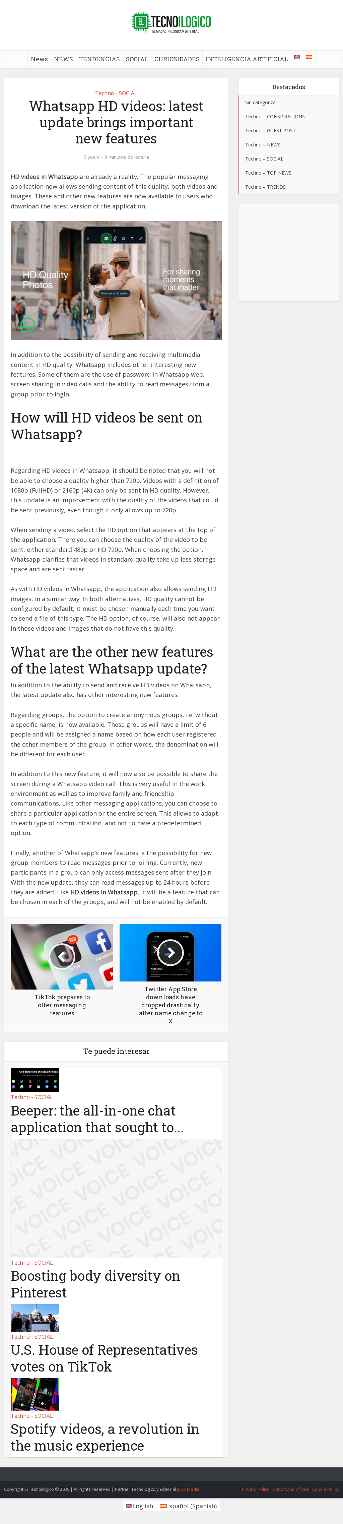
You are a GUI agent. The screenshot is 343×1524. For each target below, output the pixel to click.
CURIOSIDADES (177, 59)
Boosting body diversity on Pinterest (95, 1284)
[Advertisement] (288, 253)
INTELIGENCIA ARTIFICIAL (247, 59)
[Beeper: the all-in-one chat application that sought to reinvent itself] (35, 1079)
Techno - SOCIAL (116, 93)
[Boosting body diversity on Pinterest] (116, 1198)
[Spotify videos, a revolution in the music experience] (35, 1394)
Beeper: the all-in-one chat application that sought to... (97, 1118)
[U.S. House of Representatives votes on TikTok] (35, 1317)
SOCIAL (137, 59)
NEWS (63, 59)
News (39, 59)
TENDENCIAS (99, 59)
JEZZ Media (188, 1489)
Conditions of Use (291, 1489)
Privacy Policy (255, 1489)
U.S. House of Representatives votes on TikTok (104, 1358)
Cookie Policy (325, 1489)
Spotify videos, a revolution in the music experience (105, 1437)
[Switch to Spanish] (309, 57)
